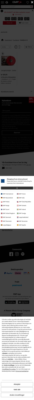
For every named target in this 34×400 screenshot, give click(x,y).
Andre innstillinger (17, 395)
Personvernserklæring (22, 371)
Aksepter (17, 384)
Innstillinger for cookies (8, 369)
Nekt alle (17, 390)
